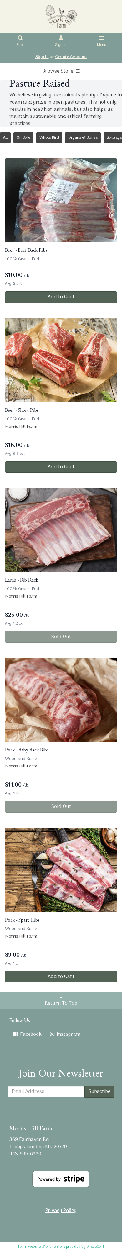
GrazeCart (95, 1247)
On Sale (23, 137)
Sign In (61, 45)
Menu (101, 45)
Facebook (30, 1034)
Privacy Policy (61, 1211)
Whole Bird (49, 137)
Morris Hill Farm (21, 426)
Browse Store (58, 71)
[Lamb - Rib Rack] (61, 530)
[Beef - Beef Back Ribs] (61, 200)
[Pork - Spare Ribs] (61, 870)
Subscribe (99, 1092)
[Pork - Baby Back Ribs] (61, 700)
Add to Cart (61, 297)
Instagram (67, 1034)
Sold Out (61, 637)
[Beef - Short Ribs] (61, 360)
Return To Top (61, 1003)
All (5, 137)
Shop (20, 45)
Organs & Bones (83, 137)
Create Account (71, 57)
